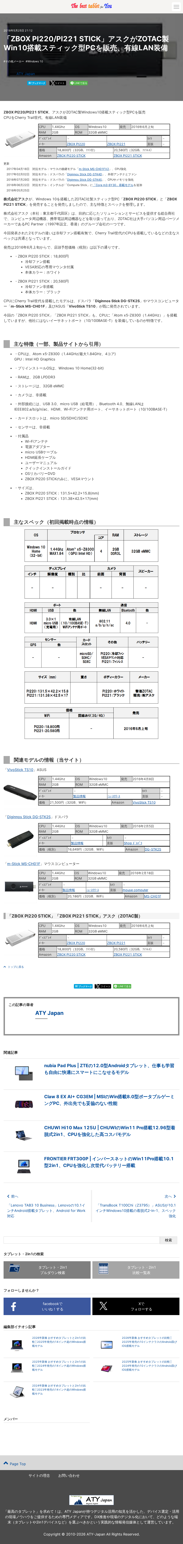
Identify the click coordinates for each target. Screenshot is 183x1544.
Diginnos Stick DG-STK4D (84, 174)
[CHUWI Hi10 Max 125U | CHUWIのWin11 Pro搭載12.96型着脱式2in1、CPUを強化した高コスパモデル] (91, 1145)
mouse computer (135, 890)
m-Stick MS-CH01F (23, 863)
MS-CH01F (152, 896)
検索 (168, 1240)
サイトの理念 (39, 1475)
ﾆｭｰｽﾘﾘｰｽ (114, 796)
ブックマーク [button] (37, 83)
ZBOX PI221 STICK (128, 155)
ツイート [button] (60, 83)
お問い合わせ (69, 1475)
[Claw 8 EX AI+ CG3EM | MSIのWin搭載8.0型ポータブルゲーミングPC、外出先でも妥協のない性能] (91, 1114)
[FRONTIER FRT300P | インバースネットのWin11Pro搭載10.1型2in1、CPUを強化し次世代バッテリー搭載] (91, 1176)
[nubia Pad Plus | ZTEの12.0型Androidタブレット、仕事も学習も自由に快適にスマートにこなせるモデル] (91, 1083)
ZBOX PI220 (76, 144)
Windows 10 (35, 61)
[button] (176, 6)
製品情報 (79, 796)
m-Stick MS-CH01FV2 (94, 169)
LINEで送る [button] (81, 83)
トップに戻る (16, 966)
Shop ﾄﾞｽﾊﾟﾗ (133, 843)
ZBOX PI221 (116, 144)
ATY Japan (26, 73)
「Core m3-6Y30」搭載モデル (113, 185)
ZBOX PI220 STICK (71, 155)
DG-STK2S (153, 849)
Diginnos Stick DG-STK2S (29, 817)
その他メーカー (14, 61)
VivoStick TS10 (20, 769)
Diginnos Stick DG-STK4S (84, 179)
